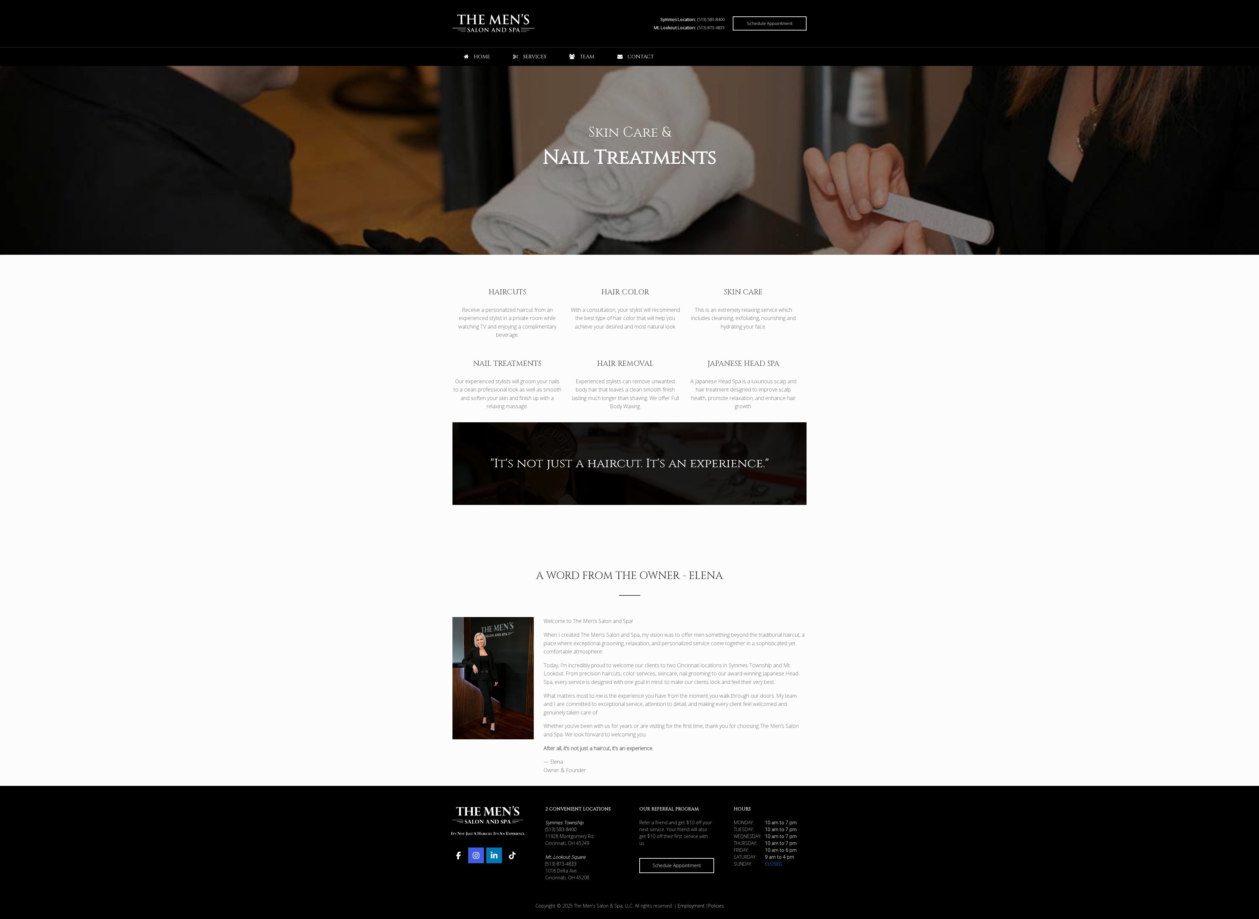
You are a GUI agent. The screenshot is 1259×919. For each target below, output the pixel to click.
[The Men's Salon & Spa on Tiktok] (512, 855)
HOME (482, 56)
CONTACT (641, 56)
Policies (716, 906)
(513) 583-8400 (711, 19)
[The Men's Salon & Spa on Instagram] (476, 855)
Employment (691, 906)
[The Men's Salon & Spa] (493, 23)
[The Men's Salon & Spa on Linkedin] (494, 855)
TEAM (587, 56)
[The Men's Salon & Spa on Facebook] (458, 855)
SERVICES (534, 56)
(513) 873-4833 (711, 27)
